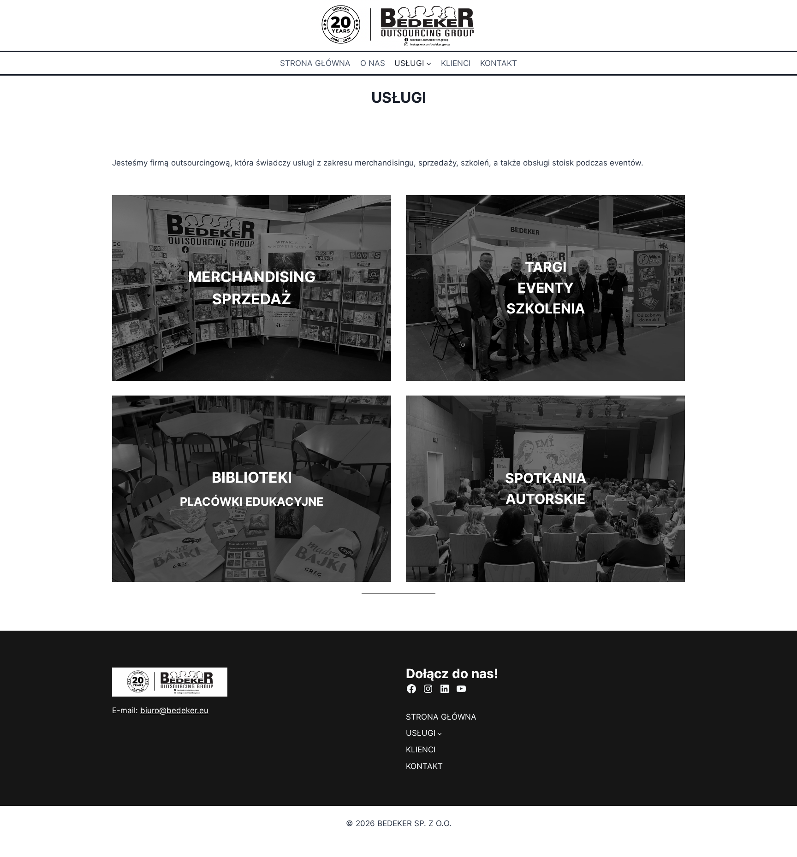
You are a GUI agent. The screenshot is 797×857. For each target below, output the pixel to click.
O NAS (372, 63)
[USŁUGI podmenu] (439, 733)
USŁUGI (420, 733)
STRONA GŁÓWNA (315, 63)
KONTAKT (498, 63)
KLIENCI (455, 63)
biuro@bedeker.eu (174, 710)
